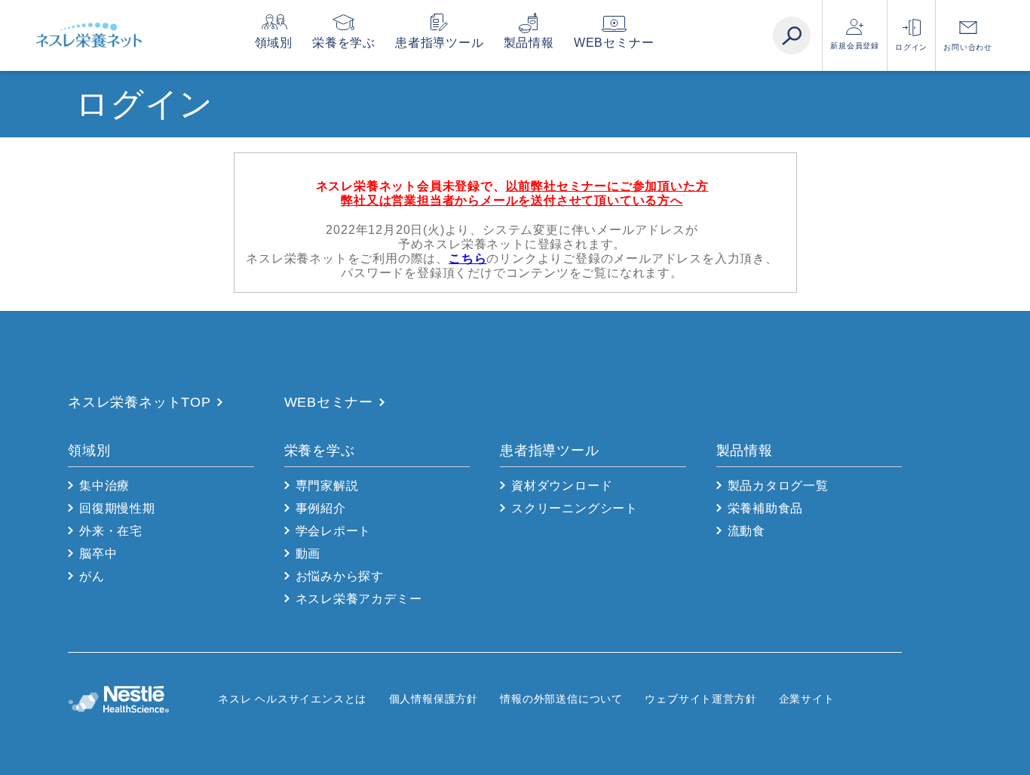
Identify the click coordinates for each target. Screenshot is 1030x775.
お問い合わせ (967, 47)
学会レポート (334, 530)
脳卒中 (98, 553)
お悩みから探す (340, 576)
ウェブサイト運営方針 (700, 699)
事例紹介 (321, 508)
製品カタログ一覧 (778, 485)
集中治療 (104, 485)
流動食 (746, 530)
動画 (308, 553)
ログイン (911, 47)
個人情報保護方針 (433, 699)
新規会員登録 (854, 46)
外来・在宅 (111, 530)
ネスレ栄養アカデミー (359, 598)
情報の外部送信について (561, 699)
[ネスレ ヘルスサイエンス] (143, 699)
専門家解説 (327, 485)
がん (92, 576)
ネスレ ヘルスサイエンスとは (292, 699)
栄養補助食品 (766, 508)
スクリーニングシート (574, 508)
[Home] (88, 35)
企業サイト (807, 699)
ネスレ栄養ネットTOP (139, 402)
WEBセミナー (614, 42)
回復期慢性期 (117, 508)
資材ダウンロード (561, 485)
